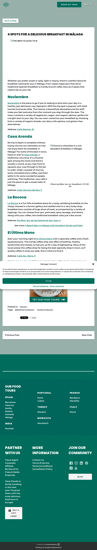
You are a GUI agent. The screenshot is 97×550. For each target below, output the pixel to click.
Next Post (87, 335)
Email (34, 317)
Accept (48, 281)
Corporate (10, 463)
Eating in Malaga (45, 310)
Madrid (9, 411)
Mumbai (9, 428)
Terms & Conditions (42, 466)
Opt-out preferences (40, 286)
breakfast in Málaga (24, 310)
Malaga (23, 307)
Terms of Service (40, 463)
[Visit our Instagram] (76, 463)
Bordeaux (75, 398)
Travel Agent (11, 460)
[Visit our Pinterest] (86, 463)
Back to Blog (10, 21)
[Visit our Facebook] (71, 463)
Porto (40, 398)
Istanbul (41, 412)
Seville (8, 408)
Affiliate (9, 466)
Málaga (9, 417)
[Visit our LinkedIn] (81, 463)
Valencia (9, 405)
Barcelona (10, 402)
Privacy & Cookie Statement (48, 547)
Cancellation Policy (42, 469)
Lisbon (40, 401)
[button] (93, 264)
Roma (73, 412)
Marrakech (42, 423)
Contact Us (38, 460)
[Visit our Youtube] (76, 468)
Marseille (74, 401)
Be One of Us (11, 469)
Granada (9, 414)
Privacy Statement (57, 286)
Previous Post (12, 335)
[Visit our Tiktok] (71, 468)
